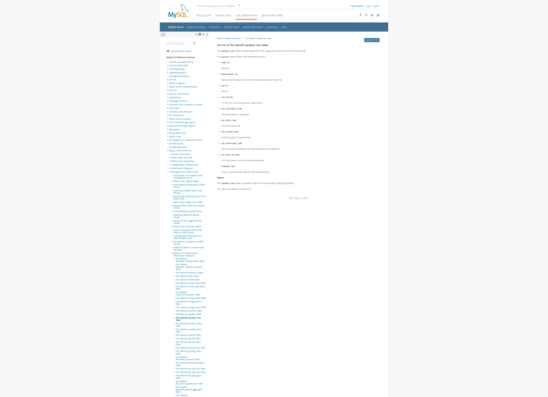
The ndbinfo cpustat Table (188, 338)
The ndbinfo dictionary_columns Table (188, 358)
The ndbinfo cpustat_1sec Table (191, 348)
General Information (179, 65)
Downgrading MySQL (179, 76)
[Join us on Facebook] (359, 15)
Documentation (246, 15)
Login (368, 6)
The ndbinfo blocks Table (188, 279)
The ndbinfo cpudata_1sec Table (188, 319)
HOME (297, 198)
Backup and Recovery (179, 94)
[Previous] (196, 34)
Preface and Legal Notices (181, 62)
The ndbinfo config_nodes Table (191, 298)
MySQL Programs (177, 83)
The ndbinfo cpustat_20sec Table (188, 352)
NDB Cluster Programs (182, 168)
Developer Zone (272, 15)
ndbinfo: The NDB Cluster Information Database (185, 254)
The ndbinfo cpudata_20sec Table (189, 324)
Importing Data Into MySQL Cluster (186, 216)
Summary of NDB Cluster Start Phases (187, 191)
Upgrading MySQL (177, 72)
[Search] (194, 43)
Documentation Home (181, 51)
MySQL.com (203, 15)
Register (376, 6)
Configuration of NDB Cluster (185, 164)
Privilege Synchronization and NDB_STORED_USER (187, 237)
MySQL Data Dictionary (180, 119)
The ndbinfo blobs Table (187, 276)
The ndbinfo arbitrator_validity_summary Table (189, 267)
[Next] (207, 34)
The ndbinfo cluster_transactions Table (188, 293)
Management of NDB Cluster (185, 172)
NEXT (305, 198)
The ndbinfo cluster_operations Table (191, 287)
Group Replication (177, 133)
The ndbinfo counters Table (189, 311)
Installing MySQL (177, 69)
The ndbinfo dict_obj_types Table (188, 376)
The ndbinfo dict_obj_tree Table (191, 372)
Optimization (175, 97)
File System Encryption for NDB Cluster (188, 242)
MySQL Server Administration (183, 86)
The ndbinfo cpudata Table (188, 314)
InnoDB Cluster (176, 143)
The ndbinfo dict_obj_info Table (191, 368)
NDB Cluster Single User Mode (188, 202)
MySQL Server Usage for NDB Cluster (187, 222)
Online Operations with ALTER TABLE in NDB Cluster (187, 231)
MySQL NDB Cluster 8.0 (180, 150)
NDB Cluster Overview (181, 157)
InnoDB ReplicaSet (178, 147)
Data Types (174, 108)
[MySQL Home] (178, 11)
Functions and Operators (181, 111)
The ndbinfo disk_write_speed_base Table (189, 382)
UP (301, 198)
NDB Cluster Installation (182, 161)
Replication (174, 129)
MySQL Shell (175, 136)
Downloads (223, 15)
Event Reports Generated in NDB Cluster (189, 185)
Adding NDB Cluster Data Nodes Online (188, 206)
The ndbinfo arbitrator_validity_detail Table (190, 260)
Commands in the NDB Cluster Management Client (188, 176)
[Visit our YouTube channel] (377, 15)
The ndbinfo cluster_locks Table (191, 283)
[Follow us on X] (365, 15)
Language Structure (178, 101)
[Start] (199, 34)
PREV (291, 198)
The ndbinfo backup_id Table (189, 272)
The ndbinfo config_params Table (189, 302)
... (243, 38)
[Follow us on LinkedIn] (371, 15)
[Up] (203, 34)
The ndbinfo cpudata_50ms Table (189, 330)
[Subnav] (168, 65)
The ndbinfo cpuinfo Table (188, 335)
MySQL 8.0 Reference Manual (228, 38)
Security (173, 90)
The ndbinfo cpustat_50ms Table (188, 343)
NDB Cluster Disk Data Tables (187, 226)
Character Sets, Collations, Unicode (185, 104)
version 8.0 (370, 40)
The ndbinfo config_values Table (191, 307)
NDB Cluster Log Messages (186, 181)
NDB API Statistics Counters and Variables (188, 248)
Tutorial (172, 79)
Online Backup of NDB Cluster (187, 211)
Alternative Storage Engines (182, 126)
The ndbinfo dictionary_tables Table (190, 364)
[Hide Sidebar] (163, 34)
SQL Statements (176, 115)
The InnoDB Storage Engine (182, 122)
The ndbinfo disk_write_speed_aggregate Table (189, 389)
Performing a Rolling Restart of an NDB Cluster (189, 197)
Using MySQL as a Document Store (185, 140)
